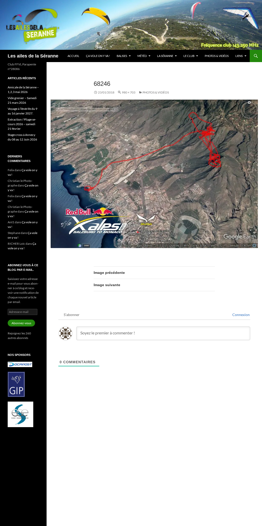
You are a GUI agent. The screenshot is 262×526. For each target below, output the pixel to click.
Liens (239, 55)
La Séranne (165, 55)
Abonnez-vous (21, 323)
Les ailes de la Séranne (33, 56)
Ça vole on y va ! (98, 55)
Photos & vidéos (217, 55)
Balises (122, 55)
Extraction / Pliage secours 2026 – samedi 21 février (22, 124)
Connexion (241, 314)
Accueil (73, 55)
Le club (188, 55)
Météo (142, 55)
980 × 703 (128, 92)
